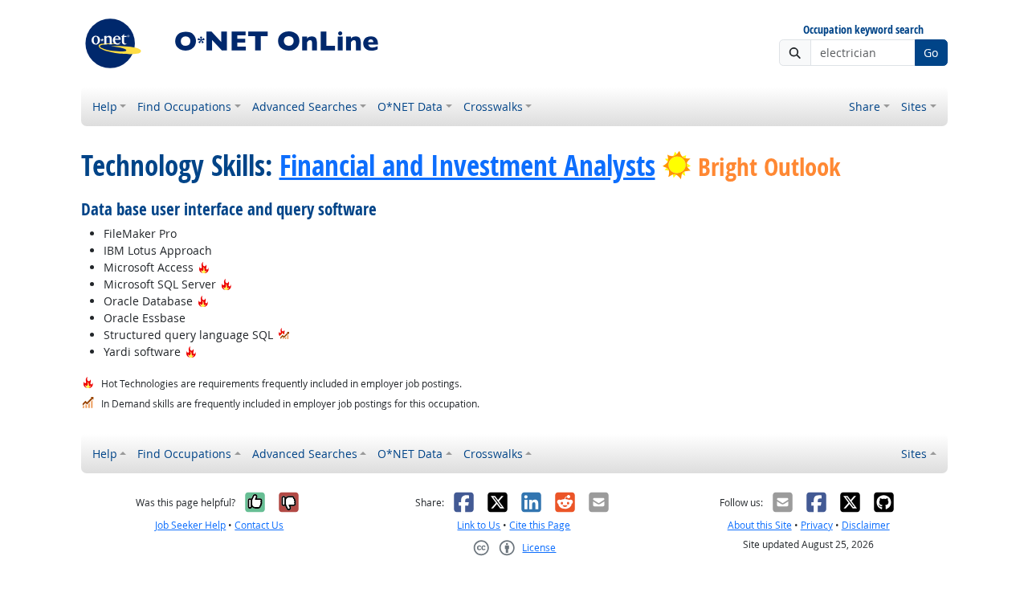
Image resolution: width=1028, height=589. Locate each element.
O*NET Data (410, 106)
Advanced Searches (304, 106)
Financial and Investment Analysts (467, 165)
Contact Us (259, 525)
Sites (914, 106)
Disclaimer (866, 525)
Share (864, 106)
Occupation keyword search (863, 30)
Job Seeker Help (190, 525)
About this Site (760, 525)
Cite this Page (539, 525)
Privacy (817, 525)
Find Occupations (184, 106)
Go (931, 52)
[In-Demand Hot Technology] (284, 334)
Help (104, 106)
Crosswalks (493, 106)
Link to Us (478, 525)
